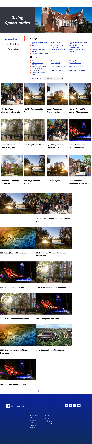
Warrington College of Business (40, 53)
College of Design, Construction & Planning (78, 43)
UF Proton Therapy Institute (77, 70)
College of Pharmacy (75, 63)
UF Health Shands (36, 70)
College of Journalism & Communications (76, 46)
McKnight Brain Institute (76, 66)
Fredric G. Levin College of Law (59, 49)
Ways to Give (13, 49)
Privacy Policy (49, 424)
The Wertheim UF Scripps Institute (38, 73)
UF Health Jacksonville (57, 70)
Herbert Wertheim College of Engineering (77, 50)
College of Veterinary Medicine (59, 66)
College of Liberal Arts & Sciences (38, 50)
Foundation (48, 418)
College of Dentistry (56, 61)
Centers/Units (13, 44)
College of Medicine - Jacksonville (37, 63)
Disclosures (48, 421)
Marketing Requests (32, 426)
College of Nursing (56, 63)
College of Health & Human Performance (58, 46)
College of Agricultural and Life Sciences (40, 43)
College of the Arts (56, 42)
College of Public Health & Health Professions (39, 67)
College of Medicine (75, 61)
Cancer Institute (36, 61)
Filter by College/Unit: (35, 78)
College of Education (37, 46)
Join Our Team (49, 416)
